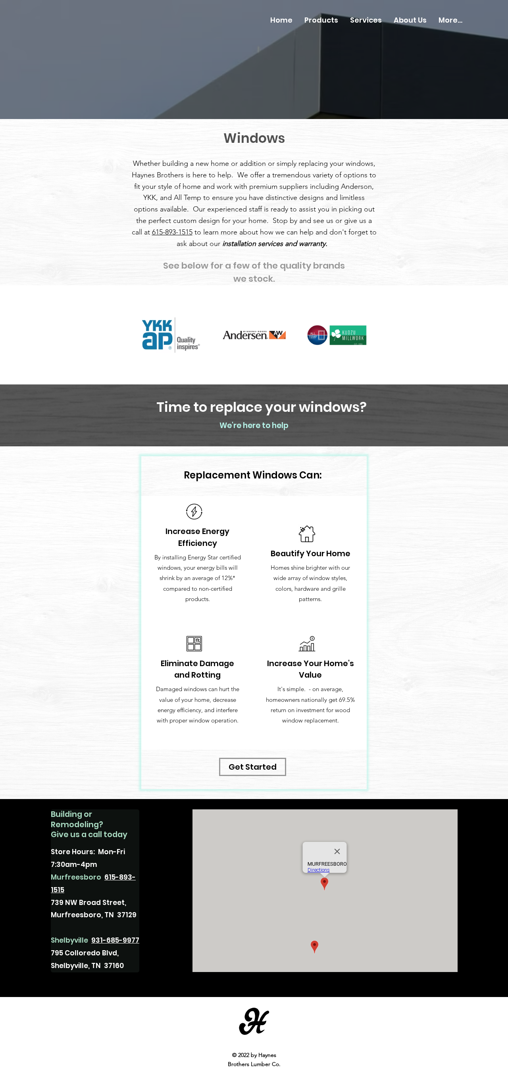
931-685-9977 (115, 940)
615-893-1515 (172, 232)
